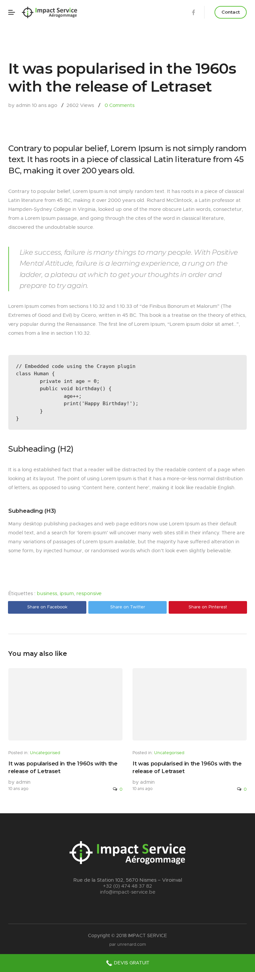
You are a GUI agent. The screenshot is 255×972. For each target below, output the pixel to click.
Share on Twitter (127, 607)
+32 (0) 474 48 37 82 (127, 886)
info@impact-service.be (127, 892)
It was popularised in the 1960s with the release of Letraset (63, 767)
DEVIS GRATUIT (131, 963)
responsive (89, 593)
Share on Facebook (47, 607)
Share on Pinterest (208, 607)
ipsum (67, 593)
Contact (230, 12)
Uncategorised (45, 753)
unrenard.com (131, 944)
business (47, 593)
